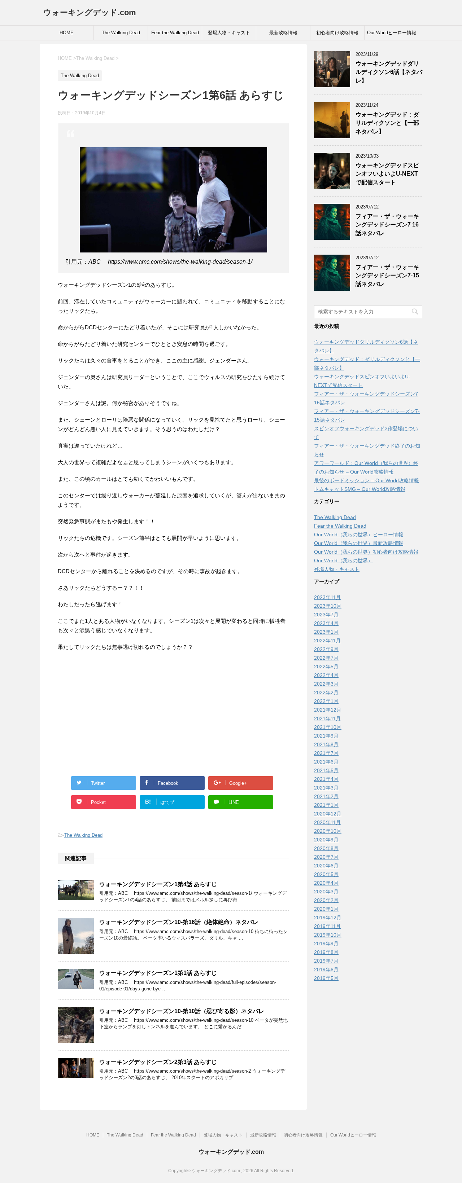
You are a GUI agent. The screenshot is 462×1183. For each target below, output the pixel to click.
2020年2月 (326, 900)
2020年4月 (326, 883)
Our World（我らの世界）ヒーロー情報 (358, 534)
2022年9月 (326, 649)
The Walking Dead (121, 32)
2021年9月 (326, 736)
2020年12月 (327, 814)
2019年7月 (326, 961)
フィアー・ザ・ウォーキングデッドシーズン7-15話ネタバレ (387, 275)
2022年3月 (326, 684)
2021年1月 (326, 805)
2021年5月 (326, 770)
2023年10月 (327, 606)
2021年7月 (326, 753)
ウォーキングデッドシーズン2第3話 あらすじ (158, 1062)
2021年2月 (326, 796)
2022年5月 (326, 666)
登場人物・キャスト (229, 32)
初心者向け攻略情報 (337, 32)
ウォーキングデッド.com (89, 12)
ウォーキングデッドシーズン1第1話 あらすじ (158, 973)
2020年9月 (326, 840)
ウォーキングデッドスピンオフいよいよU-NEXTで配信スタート (387, 173)
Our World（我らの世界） (343, 560)
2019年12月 (327, 917)
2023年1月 (326, 632)
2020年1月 (326, 909)
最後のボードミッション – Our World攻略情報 (366, 480)
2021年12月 (327, 710)
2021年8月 (326, 744)
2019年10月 (327, 935)
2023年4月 (326, 623)
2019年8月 (326, 952)
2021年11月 (327, 718)
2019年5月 (326, 978)
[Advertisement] (173, 709)
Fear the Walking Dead (175, 32)
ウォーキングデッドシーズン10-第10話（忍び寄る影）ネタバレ (181, 1011)
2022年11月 (327, 640)
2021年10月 (327, 727)
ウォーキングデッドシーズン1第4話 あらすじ (158, 884)
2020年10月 (327, 831)
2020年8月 (326, 848)
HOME (67, 32)
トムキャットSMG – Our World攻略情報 (359, 489)
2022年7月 (326, 658)
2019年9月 (326, 943)
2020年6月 (326, 865)
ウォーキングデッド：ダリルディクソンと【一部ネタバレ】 (387, 123)
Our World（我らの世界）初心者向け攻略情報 (366, 552)
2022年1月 (326, 701)
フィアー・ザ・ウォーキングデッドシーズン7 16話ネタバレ (387, 224)
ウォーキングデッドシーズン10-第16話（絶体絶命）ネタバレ (178, 922)
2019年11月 (327, 926)
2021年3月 (326, 788)
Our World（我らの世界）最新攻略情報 (358, 543)
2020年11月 (327, 822)
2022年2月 (326, 692)
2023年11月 (327, 597)
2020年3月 (326, 891)
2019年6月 (326, 969)
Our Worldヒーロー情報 (391, 32)
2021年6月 (326, 762)
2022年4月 (326, 675)
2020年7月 (326, 857)
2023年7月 (326, 614)
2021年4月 (326, 779)
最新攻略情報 (283, 32)
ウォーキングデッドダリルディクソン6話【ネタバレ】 (389, 72)
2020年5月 (326, 874)
